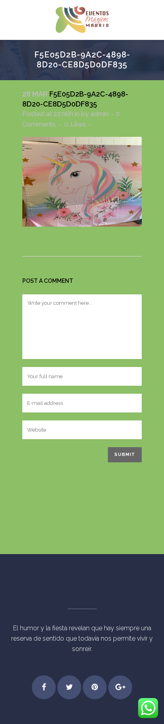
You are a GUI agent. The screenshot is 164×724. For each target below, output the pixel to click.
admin (99, 114)
